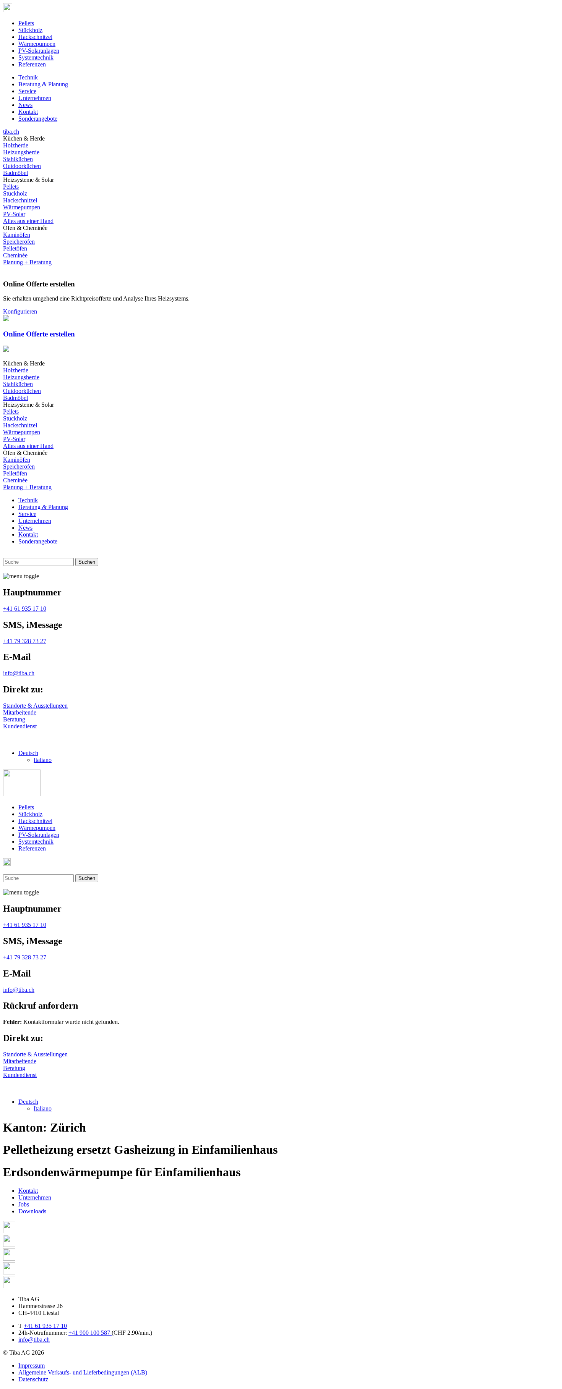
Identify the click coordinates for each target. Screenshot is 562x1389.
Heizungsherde (21, 152)
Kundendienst (20, 726)
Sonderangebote (37, 118)
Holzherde (15, 145)
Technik (28, 77)
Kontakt (28, 111)
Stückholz (30, 30)
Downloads (32, 1211)
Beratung (14, 719)
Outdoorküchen (22, 166)
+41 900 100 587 (90, 1332)
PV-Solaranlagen (38, 50)
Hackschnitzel (35, 37)
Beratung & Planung (43, 84)
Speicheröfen (19, 241)
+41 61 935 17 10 (24, 608)
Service (27, 91)
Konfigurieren (20, 311)
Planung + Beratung (27, 262)
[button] (28, 753)
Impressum (31, 1365)
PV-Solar (14, 214)
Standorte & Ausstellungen (35, 705)
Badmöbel (15, 173)
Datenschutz (33, 1379)
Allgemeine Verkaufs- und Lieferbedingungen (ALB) (82, 1372)
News (25, 105)
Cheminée (15, 255)
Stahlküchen (18, 159)
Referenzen (32, 64)
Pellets (26, 23)
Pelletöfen (15, 248)
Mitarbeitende (19, 712)
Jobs (23, 1204)
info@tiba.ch (18, 673)
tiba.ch (11, 131)
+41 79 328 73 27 (24, 641)
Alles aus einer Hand (28, 221)
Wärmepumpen (36, 43)
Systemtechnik (36, 57)
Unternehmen (34, 98)
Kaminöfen (16, 234)
